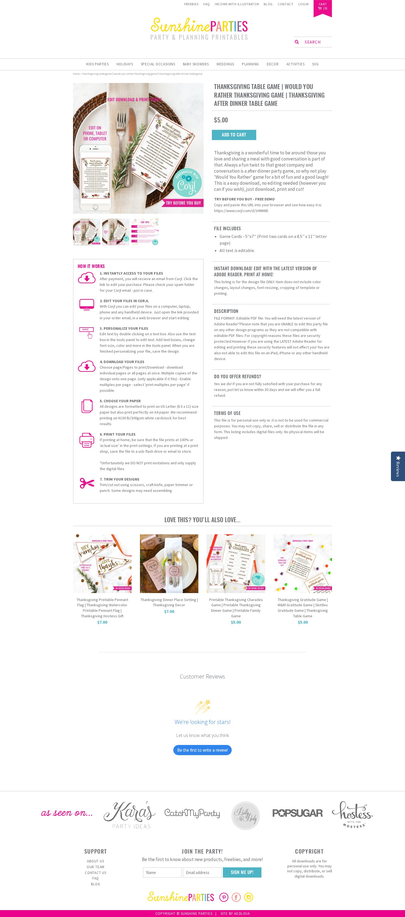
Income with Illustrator (237, 4)
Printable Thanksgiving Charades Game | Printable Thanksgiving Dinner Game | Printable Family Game (236, 607)
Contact (285, 4)
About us (95, 861)
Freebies (191, 4)
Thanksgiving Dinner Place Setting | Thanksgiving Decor (169, 602)
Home (76, 74)
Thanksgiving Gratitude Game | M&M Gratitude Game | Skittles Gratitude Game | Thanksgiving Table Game (303, 607)
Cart (323, 4)
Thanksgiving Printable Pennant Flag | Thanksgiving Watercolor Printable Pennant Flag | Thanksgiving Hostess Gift (102, 607)
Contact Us (95, 872)
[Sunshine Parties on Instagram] (248, 900)
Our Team (95, 867)
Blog (268, 4)
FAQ (206, 4)
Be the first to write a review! (202, 750)
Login (303, 4)
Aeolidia (242, 913)
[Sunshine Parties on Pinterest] (223, 900)
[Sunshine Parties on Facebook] (236, 900)
